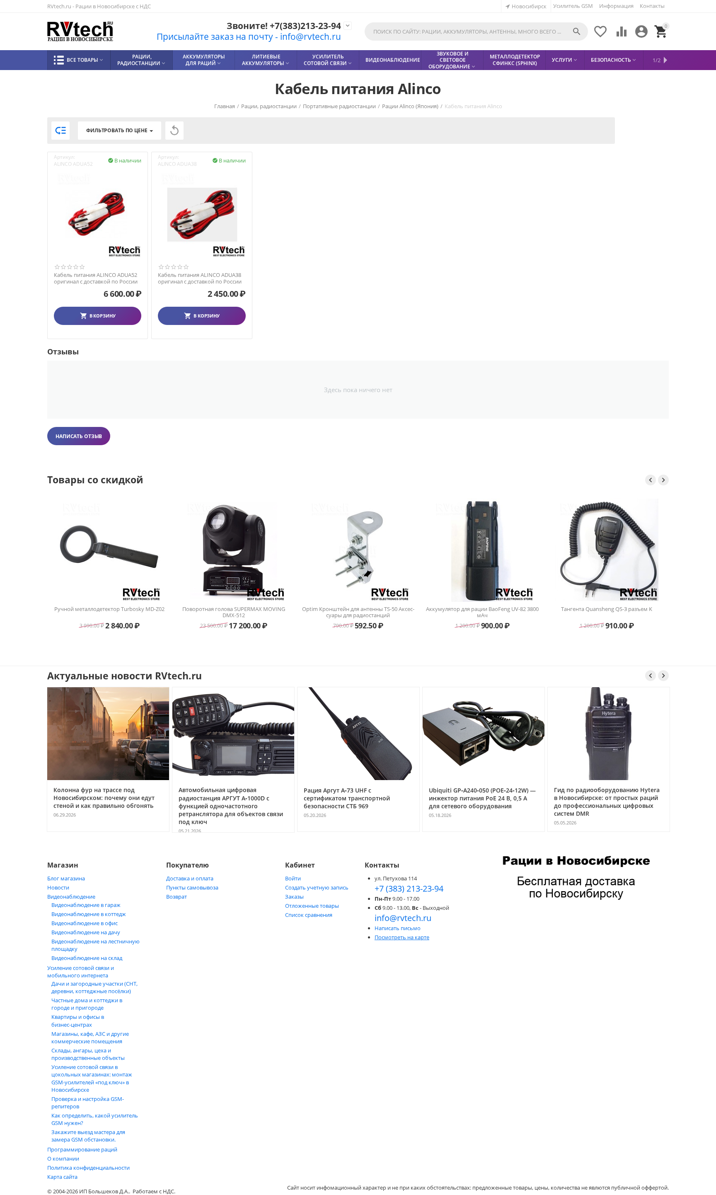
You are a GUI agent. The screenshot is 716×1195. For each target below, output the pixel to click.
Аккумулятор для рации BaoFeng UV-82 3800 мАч (358, 612)
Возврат (176, 896)
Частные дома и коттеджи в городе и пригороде (86, 1003)
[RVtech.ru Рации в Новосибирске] (80, 31)
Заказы (294, 896)
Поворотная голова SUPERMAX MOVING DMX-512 (109, 612)
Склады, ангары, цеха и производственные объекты (88, 1054)
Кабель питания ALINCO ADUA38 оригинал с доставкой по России (200, 278)
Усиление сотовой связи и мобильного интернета (80, 971)
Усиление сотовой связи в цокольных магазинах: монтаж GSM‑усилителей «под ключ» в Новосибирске (91, 1078)
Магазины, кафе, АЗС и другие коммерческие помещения (90, 1037)
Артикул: (64, 156)
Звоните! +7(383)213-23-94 (284, 26)
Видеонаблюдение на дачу (85, 932)
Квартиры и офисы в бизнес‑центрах (77, 1020)
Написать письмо (398, 928)
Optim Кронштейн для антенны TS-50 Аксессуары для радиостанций (234, 612)
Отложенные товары (312, 905)
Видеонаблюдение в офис (84, 923)
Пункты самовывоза (192, 887)
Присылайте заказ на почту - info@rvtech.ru (249, 36)
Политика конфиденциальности (88, 1167)
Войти (293, 878)
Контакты (652, 6)
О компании (63, 1158)
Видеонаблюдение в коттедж (88, 914)
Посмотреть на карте (402, 937)
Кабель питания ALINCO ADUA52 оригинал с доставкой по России (96, 278)
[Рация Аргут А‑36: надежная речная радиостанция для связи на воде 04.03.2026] (608, 831)
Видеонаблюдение (71, 896)
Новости (58, 887)
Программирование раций (82, 1149)
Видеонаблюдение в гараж (86, 905)
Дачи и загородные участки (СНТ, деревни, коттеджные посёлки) (94, 987)
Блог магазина (66, 878)
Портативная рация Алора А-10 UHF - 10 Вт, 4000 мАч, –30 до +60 (607, 508)
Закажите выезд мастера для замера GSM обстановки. (88, 1135)
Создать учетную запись (316, 887)
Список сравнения (308, 915)
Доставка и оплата (189, 878)
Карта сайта (62, 1176)
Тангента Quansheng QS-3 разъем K (482, 609)
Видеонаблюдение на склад (86, 958)
